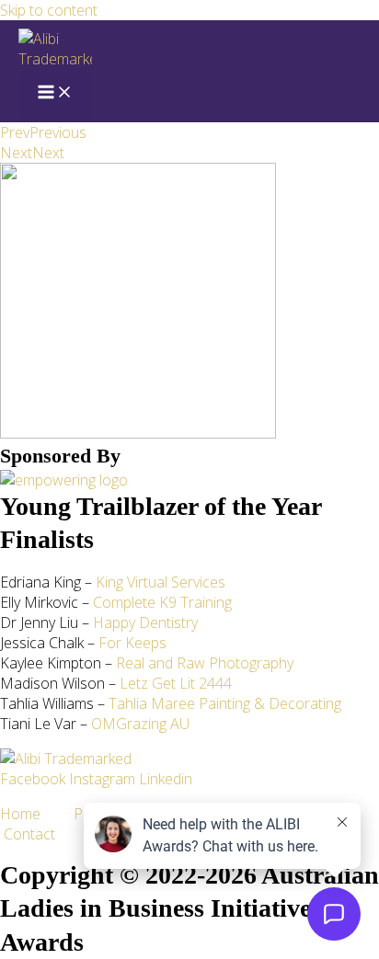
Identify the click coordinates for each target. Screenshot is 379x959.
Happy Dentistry (145, 622)
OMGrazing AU (140, 724)
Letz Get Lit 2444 (176, 683)
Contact (29, 834)
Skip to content (49, 10)
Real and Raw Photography (204, 663)
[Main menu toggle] (55, 95)
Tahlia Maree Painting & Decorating (225, 703)
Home (37, 814)
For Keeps (132, 643)
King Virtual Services (160, 582)
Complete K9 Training (162, 602)
